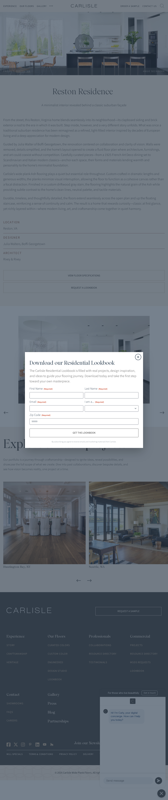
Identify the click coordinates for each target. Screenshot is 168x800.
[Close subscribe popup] (138, 333)
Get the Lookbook (84, 457)
